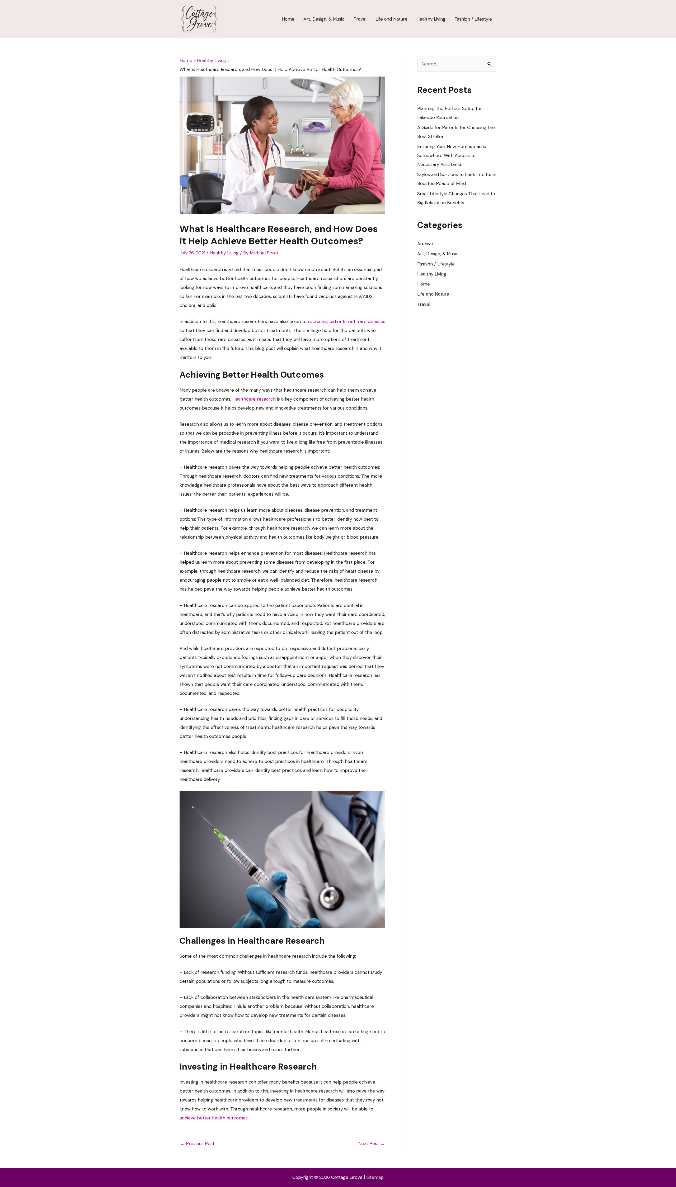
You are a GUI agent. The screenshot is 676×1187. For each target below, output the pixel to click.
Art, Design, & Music (437, 254)
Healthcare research (254, 399)
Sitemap (375, 1177)
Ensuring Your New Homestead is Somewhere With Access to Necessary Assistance (451, 155)
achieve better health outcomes (214, 1118)
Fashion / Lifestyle (436, 264)
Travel (423, 304)
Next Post (371, 1143)
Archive (425, 243)
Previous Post (197, 1143)
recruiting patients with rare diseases (346, 321)
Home (423, 284)
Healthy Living (224, 253)
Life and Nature (433, 294)
